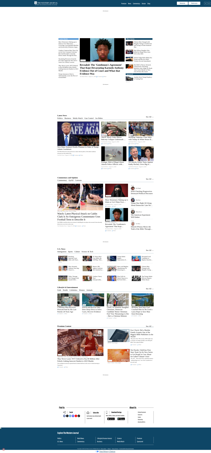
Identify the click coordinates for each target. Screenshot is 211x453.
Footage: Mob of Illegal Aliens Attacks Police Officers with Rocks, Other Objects (112, 164)
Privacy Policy (103, 448)
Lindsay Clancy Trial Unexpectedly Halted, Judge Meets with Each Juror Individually (98, 281)
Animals (89, 290)
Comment (100, 76)
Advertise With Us (141, 422)
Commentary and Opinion (67, 178)
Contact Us (140, 414)
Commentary (136, 3)
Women (82, 290)
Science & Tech (87, 252)
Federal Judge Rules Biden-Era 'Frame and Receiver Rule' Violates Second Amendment (143, 59)
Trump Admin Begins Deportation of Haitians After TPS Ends (122, 260)
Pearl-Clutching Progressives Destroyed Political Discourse (142, 192)
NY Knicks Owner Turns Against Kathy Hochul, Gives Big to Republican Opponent (140, 164)
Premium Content (64, 326)
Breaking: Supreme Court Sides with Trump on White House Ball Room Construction (140, 139)
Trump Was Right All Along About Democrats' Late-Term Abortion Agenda (141, 205)
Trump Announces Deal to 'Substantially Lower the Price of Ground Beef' (68, 75)
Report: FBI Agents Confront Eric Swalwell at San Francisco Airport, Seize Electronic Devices (98, 271)
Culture (77, 252)
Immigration (61, 252)
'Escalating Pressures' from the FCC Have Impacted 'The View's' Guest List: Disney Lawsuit (68, 60)
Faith (59, 290)
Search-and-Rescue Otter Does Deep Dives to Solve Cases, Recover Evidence (92, 309)
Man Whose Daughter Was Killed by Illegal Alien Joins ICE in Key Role (142, 52)
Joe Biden (99, 118)
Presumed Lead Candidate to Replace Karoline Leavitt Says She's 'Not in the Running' (147, 261)
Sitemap (109, 448)
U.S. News (61, 249)
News (129, 3)
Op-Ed (71, 180)
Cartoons (78, 180)
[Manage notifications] (3, 449)
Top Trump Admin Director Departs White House (147, 278)
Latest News (62, 115)
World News (80, 438)
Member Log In (194, 3)
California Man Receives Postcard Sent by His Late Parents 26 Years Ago (66, 309)
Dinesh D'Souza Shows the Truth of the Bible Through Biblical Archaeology (141, 229)
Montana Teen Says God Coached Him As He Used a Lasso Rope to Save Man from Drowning (142, 310)
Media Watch (78, 118)
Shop (148, 3)
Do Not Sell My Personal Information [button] (127, 448)
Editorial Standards (142, 412)
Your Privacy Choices (107, 451)
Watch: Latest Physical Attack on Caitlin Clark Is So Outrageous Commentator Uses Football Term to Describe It (78, 216)
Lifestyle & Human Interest (104, 438)
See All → (150, 117)
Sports (70, 252)
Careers (139, 417)
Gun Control (89, 118)
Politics (60, 118)
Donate (144, 3)
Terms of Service (115, 448)
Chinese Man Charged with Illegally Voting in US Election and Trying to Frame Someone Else (143, 44)
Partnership (140, 419)
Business (68, 118)
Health (65, 290)
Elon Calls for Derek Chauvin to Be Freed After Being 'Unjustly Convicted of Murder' (122, 281)
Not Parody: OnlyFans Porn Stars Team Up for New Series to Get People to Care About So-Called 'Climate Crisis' (141, 353)
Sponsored (140, 441)
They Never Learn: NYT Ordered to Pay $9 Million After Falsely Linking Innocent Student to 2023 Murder (68, 68)
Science (119, 438)
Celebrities (73, 290)
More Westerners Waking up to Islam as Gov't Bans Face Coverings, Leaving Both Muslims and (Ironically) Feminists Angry (68, 44)
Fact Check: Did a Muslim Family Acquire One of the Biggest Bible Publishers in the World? (141, 333)
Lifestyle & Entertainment (67, 287)
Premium (123, 3)
